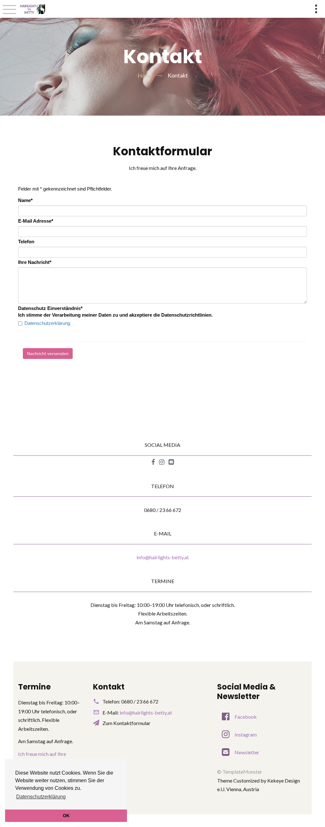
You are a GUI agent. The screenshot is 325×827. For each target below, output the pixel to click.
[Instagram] (161, 462)
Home (145, 75)
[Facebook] (153, 462)
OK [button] (66, 815)
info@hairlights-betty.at (162, 557)
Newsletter (247, 752)
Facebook (246, 717)
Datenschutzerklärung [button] (41, 796)
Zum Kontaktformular (126, 723)
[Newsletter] (171, 462)
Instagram (246, 734)
